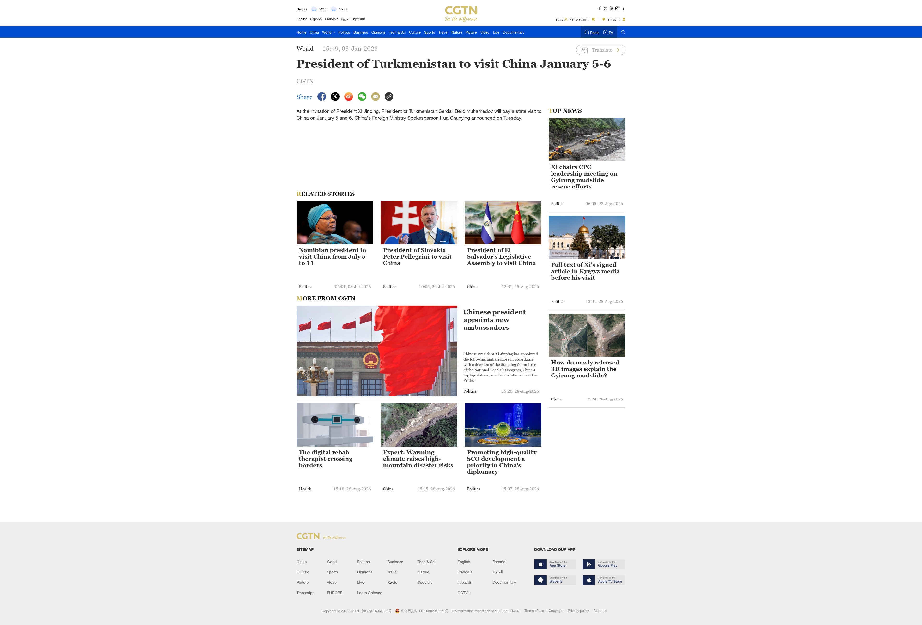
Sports (429, 32)
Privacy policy (578, 610)
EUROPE (334, 592)
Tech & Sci (397, 32)
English (302, 19)
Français (331, 19)
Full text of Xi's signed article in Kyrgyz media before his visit (585, 271)
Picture (471, 32)
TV (611, 32)
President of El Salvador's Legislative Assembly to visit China (501, 257)
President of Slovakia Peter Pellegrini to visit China (417, 257)
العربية (345, 19)
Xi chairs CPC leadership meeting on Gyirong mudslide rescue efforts (584, 177)
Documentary (514, 32)
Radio (595, 32)
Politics (344, 32)
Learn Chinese (369, 592)
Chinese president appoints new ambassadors (494, 319)
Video (485, 32)
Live (496, 32)
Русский (359, 19)
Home (301, 32)
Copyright (556, 610)
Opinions (378, 32)
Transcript (305, 592)
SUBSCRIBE (579, 20)
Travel (443, 32)
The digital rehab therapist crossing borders (325, 459)
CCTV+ (463, 592)
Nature (456, 32)
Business (360, 32)
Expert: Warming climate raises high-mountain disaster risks (418, 459)
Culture (415, 32)
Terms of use (534, 610)
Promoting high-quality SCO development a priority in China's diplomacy (501, 462)
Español (316, 19)
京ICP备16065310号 (376, 611)
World (327, 32)
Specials (425, 582)
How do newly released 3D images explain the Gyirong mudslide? (585, 369)
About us (600, 610)
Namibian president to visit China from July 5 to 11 (332, 257)
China (314, 32)
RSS (559, 20)
